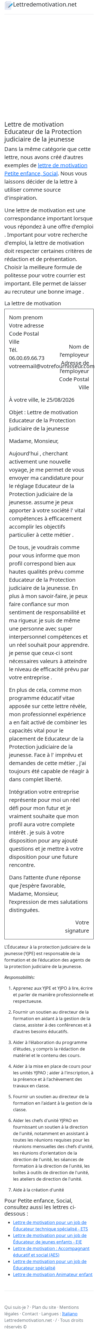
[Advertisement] (49, 67)
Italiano (70, 1314)
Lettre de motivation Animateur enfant (53, 1274)
